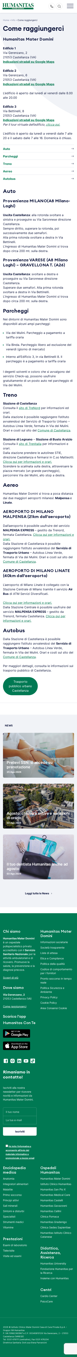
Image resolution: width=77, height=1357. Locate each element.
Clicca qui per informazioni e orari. (27, 462)
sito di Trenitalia (30, 444)
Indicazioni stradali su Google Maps (28, 62)
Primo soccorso (12, 1194)
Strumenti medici (13, 1222)
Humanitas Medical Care (55, 1194)
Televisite (8, 1250)
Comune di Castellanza (54, 430)
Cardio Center (48, 1296)
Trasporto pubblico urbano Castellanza (20, 686)
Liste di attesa (49, 953)
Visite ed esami (12, 1256)
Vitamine (8, 1227)
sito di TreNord (29, 408)
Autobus (9, 179)
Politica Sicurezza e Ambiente (52, 989)
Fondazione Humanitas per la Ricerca (56, 1270)
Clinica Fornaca (49, 1216)
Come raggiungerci (14, 1006)
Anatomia (8, 1178)
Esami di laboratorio (15, 1245)
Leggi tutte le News (37, 893)
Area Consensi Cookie (53, 1008)
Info (13, 20)
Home (6, 20)
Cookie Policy (48, 1002)
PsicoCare (46, 1301)
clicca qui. (53, 124)
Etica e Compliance (52, 958)
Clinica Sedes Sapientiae (55, 1227)
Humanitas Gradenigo (53, 1222)
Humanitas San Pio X (53, 1189)
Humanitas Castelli (51, 1200)
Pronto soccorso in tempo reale (56, 980)
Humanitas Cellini (50, 1211)
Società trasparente (52, 947)
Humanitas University (53, 1263)
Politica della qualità (52, 963)
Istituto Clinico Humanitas (55, 1184)
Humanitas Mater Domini (55, 1178)
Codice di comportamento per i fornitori (56, 971)
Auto (6, 149)
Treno (7, 164)
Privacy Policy (49, 997)
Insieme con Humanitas (54, 1278)
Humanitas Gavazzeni (53, 1205)
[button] (70, 6)
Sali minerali (10, 1205)
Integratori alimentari (15, 1184)
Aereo (7, 171)
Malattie (8, 1189)
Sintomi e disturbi (13, 1211)
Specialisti (9, 1216)
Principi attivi (11, 1200)
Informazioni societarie (54, 942)
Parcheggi (10, 156)
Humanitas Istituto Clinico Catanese (55, 1234)
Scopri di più (10, 977)
